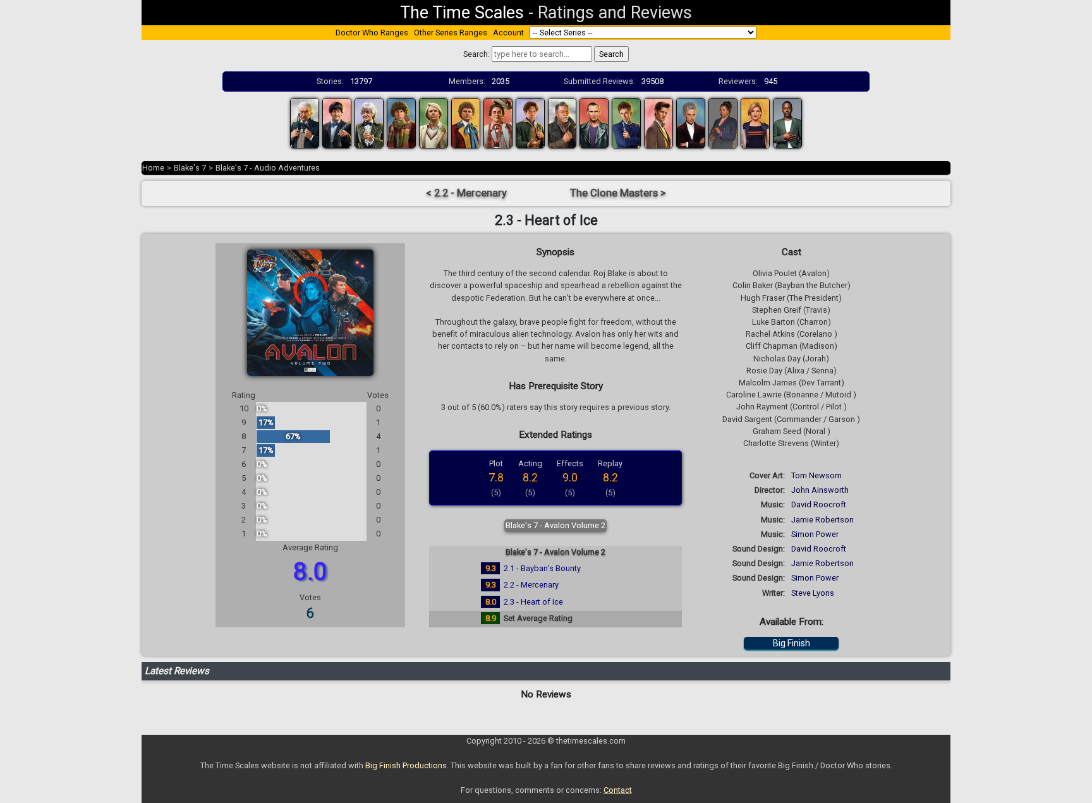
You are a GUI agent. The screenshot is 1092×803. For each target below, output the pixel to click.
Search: (476, 54)
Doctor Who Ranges (372, 32)
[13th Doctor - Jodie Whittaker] (755, 122)
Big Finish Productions (406, 765)
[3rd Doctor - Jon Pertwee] (369, 122)
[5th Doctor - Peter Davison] (433, 122)
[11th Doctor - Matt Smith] (658, 122)
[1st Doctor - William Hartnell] (304, 122)
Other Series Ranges (450, 32)
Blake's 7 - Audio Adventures (267, 167)
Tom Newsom (816, 475)
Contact (618, 790)
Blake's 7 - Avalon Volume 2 (555, 525)
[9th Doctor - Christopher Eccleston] (594, 122)
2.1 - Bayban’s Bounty (542, 568)
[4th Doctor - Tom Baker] (401, 122)
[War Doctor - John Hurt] (562, 122)
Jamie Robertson (822, 519)
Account (508, 32)
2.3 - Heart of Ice (533, 602)
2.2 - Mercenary (531, 584)
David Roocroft (818, 504)
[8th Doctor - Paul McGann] (530, 122)
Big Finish (791, 643)
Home (153, 167)
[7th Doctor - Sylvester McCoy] (498, 122)
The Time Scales (462, 13)
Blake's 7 (190, 167)
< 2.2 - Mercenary (466, 193)
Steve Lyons (812, 593)
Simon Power (815, 534)
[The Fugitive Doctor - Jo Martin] (722, 122)
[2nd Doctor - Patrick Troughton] (336, 122)
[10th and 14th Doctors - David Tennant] (626, 122)
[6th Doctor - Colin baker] (465, 122)
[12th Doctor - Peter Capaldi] (690, 122)
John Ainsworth (820, 490)
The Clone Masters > (618, 193)
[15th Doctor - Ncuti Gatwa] (787, 122)
